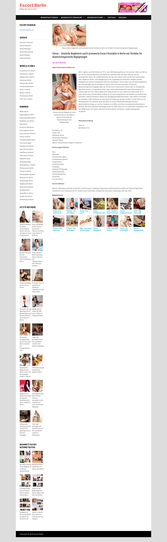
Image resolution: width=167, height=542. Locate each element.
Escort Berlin (33, 5)
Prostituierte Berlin (26, 96)
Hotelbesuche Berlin (27, 152)
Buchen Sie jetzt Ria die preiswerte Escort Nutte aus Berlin (25, 257)
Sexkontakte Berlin (49, 17)
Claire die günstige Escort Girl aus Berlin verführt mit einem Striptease (38, 341)
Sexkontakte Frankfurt (71, 17)
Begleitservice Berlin (27, 121)
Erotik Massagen (25, 49)
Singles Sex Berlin (26, 196)
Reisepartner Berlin (26, 177)
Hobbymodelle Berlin (27, 86)
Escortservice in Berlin (27, 133)
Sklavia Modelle (25, 58)
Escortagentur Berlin (27, 130)
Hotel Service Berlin (26, 155)
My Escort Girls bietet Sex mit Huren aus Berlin (38, 467)
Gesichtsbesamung (26, 52)
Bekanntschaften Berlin (28, 118)
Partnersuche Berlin (27, 168)
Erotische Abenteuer (27, 127)
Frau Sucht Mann (25, 143)
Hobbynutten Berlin (26, 83)
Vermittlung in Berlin (27, 199)
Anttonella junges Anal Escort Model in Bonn (38, 370)
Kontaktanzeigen (25, 162)
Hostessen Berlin (26, 80)
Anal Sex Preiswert (26, 42)
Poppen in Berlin (25, 171)
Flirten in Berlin (25, 137)
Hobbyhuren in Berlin (27, 77)
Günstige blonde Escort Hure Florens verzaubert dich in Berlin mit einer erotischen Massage (37, 400)
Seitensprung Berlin (26, 187)
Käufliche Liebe (25, 159)
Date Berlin (23, 124)
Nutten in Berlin (25, 93)
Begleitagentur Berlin (27, 115)
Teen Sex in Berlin (26, 99)
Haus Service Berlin (26, 149)
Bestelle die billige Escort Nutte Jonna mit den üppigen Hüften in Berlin (25, 372)
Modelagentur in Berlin (27, 165)
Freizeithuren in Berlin (27, 71)
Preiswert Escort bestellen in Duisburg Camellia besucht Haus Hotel (38, 287)
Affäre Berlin (24, 111)
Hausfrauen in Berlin (27, 74)
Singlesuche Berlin (26, 184)
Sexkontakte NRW (95, 17)
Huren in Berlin (25, 89)
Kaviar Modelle (25, 55)
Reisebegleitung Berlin (27, 174)
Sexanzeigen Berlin (26, 181)
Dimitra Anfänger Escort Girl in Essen (25, 285)
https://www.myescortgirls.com (63, 67)
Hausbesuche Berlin (27, 146)
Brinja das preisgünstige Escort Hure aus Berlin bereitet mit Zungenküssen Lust (25, 343)
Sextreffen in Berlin (26, 193)
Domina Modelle (25, 45)
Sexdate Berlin (25, 190)
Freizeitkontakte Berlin (27, 140)
